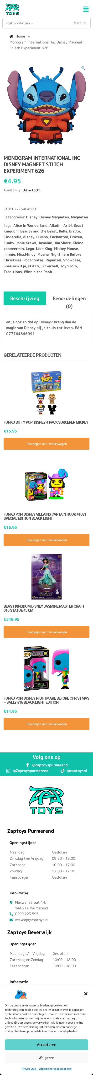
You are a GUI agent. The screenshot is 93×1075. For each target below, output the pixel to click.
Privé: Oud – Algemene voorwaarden (46, 1069)
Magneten (79, 217)
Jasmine (45, 242)
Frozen (76, 236)
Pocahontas (33, 260)
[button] (85, 993)
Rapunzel (53, 260)
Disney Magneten (54, 217)
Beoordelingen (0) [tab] (69, 302)
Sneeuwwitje (15, 266)
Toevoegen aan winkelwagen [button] (46, 444)
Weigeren (46, 1057)
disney (28, 236)
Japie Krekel (26, 242)
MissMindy (26, 254)
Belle (63, 231)
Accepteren (46, 1044)
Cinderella (12, 236)
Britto (74, 231)
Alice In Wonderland (30, 225)
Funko (9, 242)
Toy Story (68, 266)
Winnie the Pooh (38, 271)
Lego (30, 248)
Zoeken (79, 23)
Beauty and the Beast (38, 231)
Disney (31, 217)
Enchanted (59, 236)
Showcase (71, 260)
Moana (43, 254)
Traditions (13, 271)
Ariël (67, 225)
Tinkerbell (49, 266)
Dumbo (42, 236)
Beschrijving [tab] (24, 298)
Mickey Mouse (66, 248)
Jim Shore (62, 242)
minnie (9, 254)
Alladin (55, 225)
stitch (33, 266)
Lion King (44, 248)
